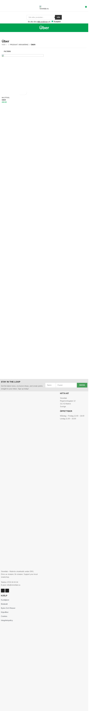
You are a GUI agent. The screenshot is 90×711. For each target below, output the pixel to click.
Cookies (4, 616)
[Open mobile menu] (3, 7)
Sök (58, 17)
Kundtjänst (5, 600)
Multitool (6, 97)
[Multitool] (23, 75)
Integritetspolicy (7, 620)
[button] (21, 93)
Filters (7, 51)
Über (4, 100)
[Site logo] (44, 7)
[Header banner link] (44, 2)
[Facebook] (7, 590)
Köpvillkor (4, 612)
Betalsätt (4, 604)
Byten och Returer (8, 608)
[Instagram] (3, 590)
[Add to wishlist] (25, 93)
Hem (4, 45)
